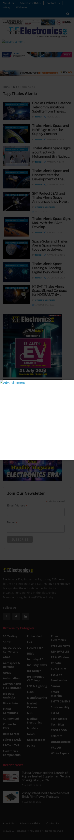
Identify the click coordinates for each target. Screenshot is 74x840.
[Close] (70, 383)
